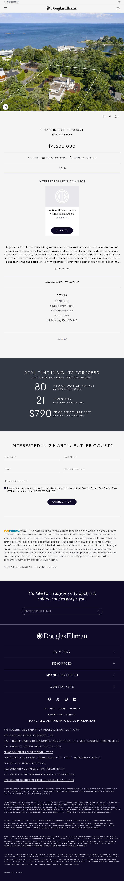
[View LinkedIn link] (75, 700)
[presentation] (62, 62)
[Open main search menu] (118, 8)
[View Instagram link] (66, 700)
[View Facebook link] (49, 700)
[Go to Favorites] (119, 2)
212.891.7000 (43, 802)
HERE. (84, 846)
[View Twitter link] (58, 700)
